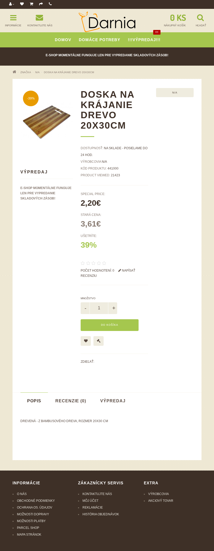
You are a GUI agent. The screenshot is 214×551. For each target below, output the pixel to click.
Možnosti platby (31, 521)
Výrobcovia (158, 494)
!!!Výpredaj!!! (144, 37)
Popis (34, 401)
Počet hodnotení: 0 (97, 270)
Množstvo (88, 298)
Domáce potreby (99, 39)
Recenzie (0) (70, 401)
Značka (25, 72)
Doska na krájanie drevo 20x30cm (69, 72)
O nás (22, 494)
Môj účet (90, 501)
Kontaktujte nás (97, 494)
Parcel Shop (28, 528)
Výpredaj (113, 401)
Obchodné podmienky (36, 501)
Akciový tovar (160, 501)
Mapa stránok (29, 534)
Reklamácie (92, 507)
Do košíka (109, 324)
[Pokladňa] (41, 4)
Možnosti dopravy (33, 514)
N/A (37, 72)
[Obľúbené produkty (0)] (22, 4)
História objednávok (100, 514)
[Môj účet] (11, 4)
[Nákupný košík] (31, 4)
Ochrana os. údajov (34, 507)
